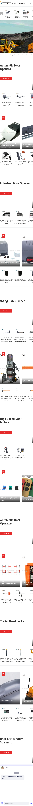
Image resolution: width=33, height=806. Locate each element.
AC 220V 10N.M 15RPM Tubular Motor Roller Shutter (6, 398)
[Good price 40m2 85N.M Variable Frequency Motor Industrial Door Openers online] (20, 214)
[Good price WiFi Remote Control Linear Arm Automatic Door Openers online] (20, 96)
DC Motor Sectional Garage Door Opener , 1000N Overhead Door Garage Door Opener (9, 145)
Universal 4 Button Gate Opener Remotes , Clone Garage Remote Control (9, 499)
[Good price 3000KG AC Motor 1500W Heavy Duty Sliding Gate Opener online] (6, 273)
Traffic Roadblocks (12, 621)
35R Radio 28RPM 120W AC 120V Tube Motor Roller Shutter (20, 398)
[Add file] (2, 803)
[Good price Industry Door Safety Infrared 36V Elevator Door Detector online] (20, 711)
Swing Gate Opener (12, 301)
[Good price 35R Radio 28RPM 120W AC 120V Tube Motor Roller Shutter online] (20, 390)
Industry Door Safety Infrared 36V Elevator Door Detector (20, 718)
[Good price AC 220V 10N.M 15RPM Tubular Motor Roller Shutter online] (6, 390)
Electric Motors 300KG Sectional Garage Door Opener (20, 163)
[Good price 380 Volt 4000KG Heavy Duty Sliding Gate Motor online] (20, 273)
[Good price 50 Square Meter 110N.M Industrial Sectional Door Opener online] (6, 214)
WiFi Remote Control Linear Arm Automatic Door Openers (20, 104)
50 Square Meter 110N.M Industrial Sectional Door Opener (6, 222)
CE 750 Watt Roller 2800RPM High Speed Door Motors (20, 457)
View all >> (6, 79)
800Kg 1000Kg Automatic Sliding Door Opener (9, 263)
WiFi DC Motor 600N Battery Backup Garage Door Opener (6, 163)
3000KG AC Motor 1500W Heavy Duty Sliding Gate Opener (6, 280)
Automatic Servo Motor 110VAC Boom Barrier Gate (20, 601)
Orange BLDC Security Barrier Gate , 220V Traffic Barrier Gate (6, 601)
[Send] (30, 803)
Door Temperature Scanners (11, 740)
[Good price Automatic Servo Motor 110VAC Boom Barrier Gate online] (20, 593)
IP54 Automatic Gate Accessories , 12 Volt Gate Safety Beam (6, 718)
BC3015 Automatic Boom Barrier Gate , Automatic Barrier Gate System (9, 583)
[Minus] (31, 768)
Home (1, 55)
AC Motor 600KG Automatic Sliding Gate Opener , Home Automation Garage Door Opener (6, 106)
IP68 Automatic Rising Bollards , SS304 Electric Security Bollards (20, 660)
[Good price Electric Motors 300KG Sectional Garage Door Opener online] (20, 155)
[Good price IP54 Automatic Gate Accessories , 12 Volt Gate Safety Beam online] (6, 711)
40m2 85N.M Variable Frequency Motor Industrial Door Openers (20, 222)
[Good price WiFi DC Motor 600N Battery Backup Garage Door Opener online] (6, 155)
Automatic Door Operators (10, 521)
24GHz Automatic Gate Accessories (7, 701)
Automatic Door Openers (10, 67)
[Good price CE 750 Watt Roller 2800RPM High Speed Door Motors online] (20, 449)
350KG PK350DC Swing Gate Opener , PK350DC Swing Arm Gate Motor (20, 339)
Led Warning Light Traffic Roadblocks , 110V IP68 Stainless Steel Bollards (6, 660)
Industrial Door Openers (15, 183)
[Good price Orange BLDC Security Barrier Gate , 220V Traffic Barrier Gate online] (6, 593)
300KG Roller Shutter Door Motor (9, 381)
